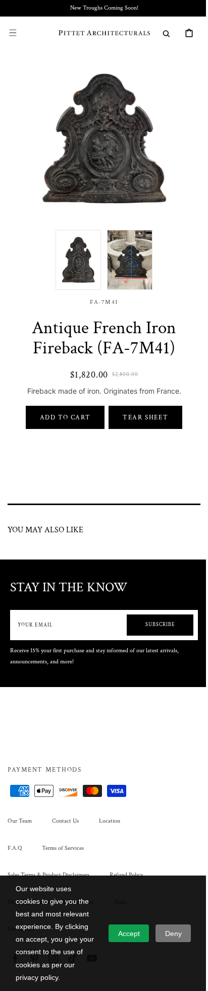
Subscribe (153, 617)
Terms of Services (63, 848)
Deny (173, 934)
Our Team (20, 821)
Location (109, 821)
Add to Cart (61, 409)
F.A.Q (15, 848)
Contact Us (65, 821)
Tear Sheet (142, 409)
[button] (13, 33)
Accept (129, 934)
